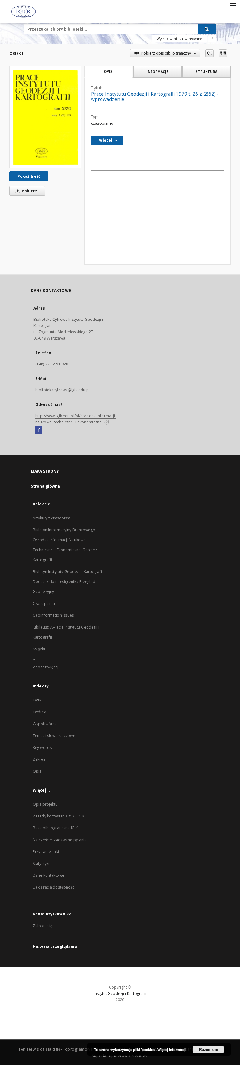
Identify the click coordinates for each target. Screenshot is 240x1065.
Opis (37, 771)
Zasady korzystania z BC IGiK (59, 816)
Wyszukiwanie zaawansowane (179, 38)
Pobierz (29, 191)
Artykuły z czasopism (51, 518)
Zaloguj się (43, 925)
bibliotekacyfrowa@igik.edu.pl (62, 390)
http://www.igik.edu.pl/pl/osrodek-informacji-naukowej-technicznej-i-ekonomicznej (75, 419)
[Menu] (232, 5)
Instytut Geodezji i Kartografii (120, 993)
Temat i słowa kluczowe (54, 735)
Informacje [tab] (157, 71)
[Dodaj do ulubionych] (209, 53)
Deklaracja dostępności (54, 887)
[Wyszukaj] (207, 29)
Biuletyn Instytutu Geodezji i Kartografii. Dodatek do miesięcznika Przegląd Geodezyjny (68, 581)
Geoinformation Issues (53, 615)
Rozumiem (208, 1049)
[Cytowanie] (223, 53)
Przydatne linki (46, 851)
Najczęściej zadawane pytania (60, 839)
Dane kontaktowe (48, 875)
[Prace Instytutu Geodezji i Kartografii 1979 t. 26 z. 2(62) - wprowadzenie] (45, 117)
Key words (42, 747)
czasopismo (102, 123)
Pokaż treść (29, 176)
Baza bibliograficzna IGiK (55, 828)
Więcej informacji (172, 1049)
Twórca (39, 712)
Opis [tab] (108, 72)
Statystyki (41, 863)
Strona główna (45, 486)
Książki (39, 649)
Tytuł (37, 700)
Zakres (39, 759)
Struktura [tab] (206, 71)
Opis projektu (45, 804)
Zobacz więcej (46, 667)
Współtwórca (45, 723)
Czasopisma (44, 603)
